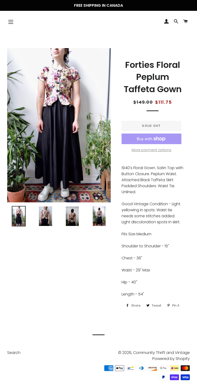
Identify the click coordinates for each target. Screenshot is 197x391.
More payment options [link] (151, 149)
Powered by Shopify (171, 358)
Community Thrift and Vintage (161, 352)
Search (13, 352)
